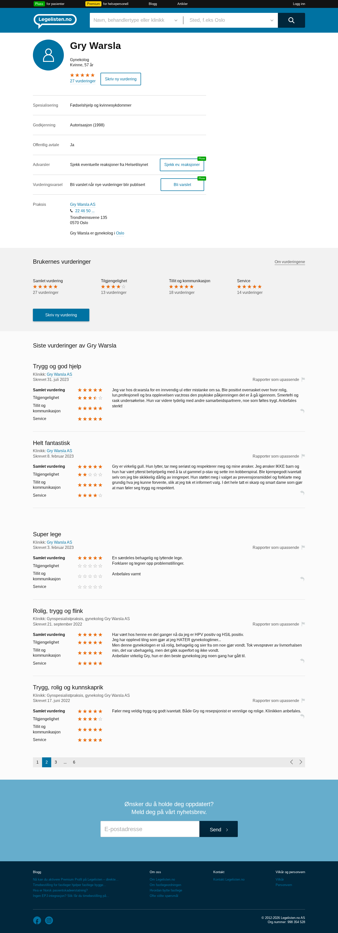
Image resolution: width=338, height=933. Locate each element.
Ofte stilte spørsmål (164, 896)
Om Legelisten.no (162, 879)
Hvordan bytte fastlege (166, 890)
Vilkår (280, 879)
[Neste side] (300, 762)
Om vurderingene (290, 262)
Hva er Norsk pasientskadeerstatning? (60, 890)
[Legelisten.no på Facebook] (37, 920)
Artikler (182, 4)
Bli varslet (182, 185)
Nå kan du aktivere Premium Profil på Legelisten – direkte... (76, 879)
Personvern (284, 885)
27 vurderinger (83, 81)
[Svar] (302, 413)
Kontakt (218, 872)
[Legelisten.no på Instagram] (49, 920)
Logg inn (299, 4)
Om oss (155, 872)
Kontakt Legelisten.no (228, 879)
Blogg (153, 4)
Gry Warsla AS (83, 204)
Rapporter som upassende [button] (276, 379)
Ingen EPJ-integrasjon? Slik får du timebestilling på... (71, 896)
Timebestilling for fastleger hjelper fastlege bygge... (69, 885)
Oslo (120, 233)
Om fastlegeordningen (165, 885)
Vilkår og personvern (290, 872)
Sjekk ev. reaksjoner (182, 165)
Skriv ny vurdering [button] (121, 79)
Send (215, 829)
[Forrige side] (291, 762)
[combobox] (134, 20)
